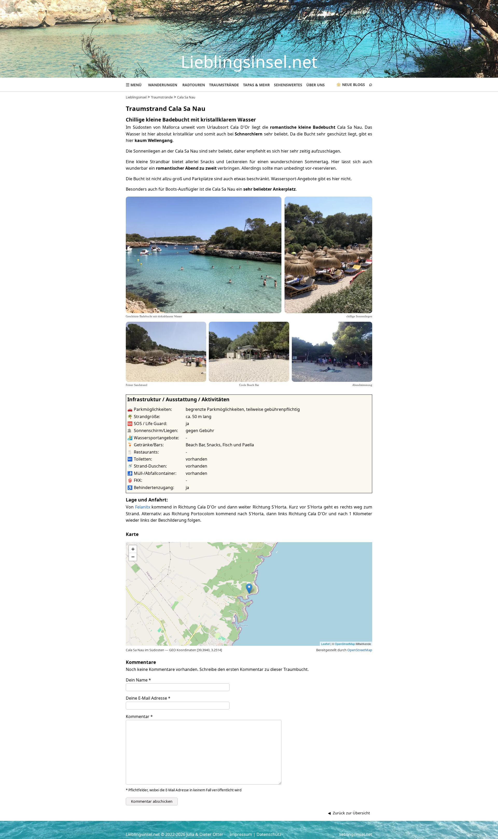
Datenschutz (269, 834)
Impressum (241, 834)
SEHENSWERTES (288, 84)
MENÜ (134, 85)
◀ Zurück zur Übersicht (349, 813)
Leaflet (325, 644)
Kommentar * (139, 716)
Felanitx (142, 507)
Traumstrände (162, 97)
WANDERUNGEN (162, 84)
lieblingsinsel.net (355, 834)
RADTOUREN (193, 84)
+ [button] (133, 549)
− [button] (133, 557)
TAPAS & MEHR (256, 84)
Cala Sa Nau (186, 97)
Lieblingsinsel (136, 97)
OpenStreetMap (345, 644)
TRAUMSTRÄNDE (224, 84)
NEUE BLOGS (353, 84)
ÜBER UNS (315, 84)
